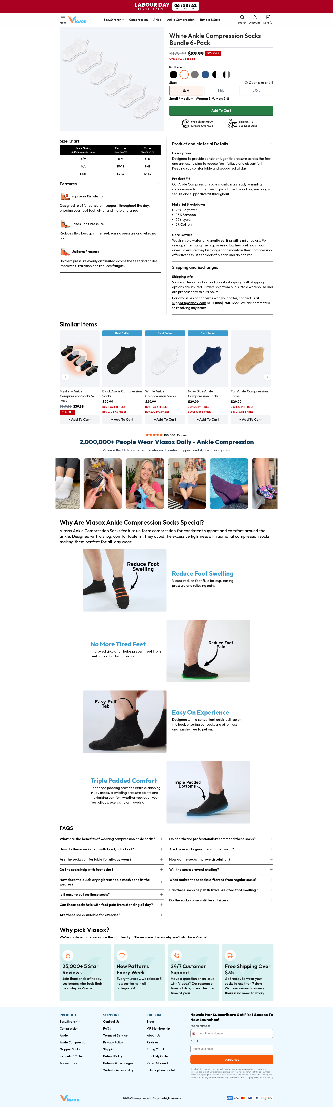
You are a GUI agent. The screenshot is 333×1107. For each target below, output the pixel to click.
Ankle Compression (181, 20)
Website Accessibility (118, 1070)
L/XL (256, 90)
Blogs (151, 1022)
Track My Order (158, 1056)
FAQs (107, 1028)
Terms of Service (115, 1035)
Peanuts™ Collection (74, 1056)
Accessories (68, 1063)
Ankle (157, 20)
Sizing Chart (155, 1049)
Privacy (270, 1077)
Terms (261, 1077)
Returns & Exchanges (118, 1063)
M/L (221, 90)
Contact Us (111, 1022)
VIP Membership (158, 1028)
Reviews (152, 1042)
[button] (63, 20)
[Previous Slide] (65, 377)
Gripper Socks (70, 1049)
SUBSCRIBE (232, 1060)
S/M (186, 90)
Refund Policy (113, 1056)
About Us (153, 1035)
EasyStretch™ (113, 20)
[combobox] (197, 1033)
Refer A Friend (157, 1063)
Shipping (109, 1049)
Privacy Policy (113, 1042)
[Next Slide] (267, 377)
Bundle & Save (210, 20)
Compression (138, 20)
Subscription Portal (161, 1070)
